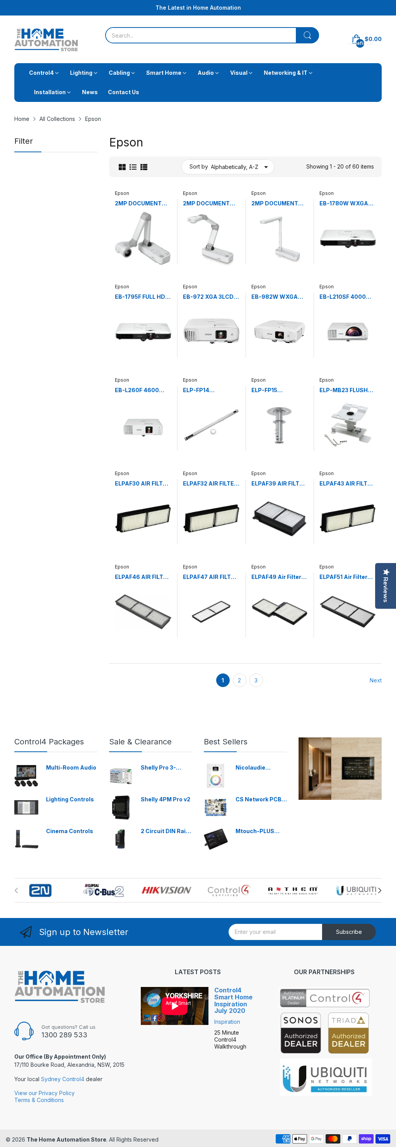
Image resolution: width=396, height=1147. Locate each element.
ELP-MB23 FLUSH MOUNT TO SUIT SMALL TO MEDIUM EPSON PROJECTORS (345, 390)
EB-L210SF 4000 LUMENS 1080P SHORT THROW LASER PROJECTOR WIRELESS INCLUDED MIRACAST (346, 297)
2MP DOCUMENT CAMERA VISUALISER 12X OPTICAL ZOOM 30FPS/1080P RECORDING (138, 203)
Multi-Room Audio (71, 767)
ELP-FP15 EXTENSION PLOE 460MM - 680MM (275, 390)
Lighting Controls (70, 799)
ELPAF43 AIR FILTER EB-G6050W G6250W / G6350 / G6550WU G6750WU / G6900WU (347, 483)
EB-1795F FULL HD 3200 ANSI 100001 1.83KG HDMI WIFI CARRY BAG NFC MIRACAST (140, 297)
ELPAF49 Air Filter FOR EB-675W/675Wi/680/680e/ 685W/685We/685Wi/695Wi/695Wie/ (279, 577)
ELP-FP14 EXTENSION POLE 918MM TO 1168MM (209, 390)
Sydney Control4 (62, 1079)
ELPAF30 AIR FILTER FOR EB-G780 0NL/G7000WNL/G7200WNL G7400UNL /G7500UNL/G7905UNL (143, 483)
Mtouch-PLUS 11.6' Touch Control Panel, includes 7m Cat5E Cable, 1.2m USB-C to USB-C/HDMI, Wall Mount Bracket (261, 831)
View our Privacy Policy (44, 1093)
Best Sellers (226, 741)
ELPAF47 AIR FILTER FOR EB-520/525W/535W (210, 577)
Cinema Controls (69, 831)
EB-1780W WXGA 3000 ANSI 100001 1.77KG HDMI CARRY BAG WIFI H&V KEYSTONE (347, 203)
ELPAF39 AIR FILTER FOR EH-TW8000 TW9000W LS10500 (279, 483)
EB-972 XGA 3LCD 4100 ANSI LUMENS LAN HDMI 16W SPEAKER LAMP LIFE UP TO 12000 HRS (211, 297)
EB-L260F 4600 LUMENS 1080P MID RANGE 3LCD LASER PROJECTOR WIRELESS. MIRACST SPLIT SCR (143, 390)
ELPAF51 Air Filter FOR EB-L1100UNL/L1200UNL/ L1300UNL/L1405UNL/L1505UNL (347, 577)
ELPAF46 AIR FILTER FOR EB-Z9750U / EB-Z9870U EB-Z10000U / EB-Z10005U (143, 577)
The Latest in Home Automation (198, 7)
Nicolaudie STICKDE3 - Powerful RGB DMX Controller (257, 768)
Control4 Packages (49, 741)
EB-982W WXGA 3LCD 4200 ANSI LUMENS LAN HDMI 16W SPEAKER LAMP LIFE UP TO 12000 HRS (277, 297)
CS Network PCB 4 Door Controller (261, 799)
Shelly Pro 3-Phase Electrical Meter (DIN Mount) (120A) (166, 768)
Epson (122, 193)
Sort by (198, 166)
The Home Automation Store (66, 1139)
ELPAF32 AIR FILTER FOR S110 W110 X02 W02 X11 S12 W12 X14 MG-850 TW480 (210, 483)
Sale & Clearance (140, 741)
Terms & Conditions (39, 1100)
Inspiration (227, 1021)
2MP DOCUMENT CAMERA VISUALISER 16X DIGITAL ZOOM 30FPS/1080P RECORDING (206, 203)
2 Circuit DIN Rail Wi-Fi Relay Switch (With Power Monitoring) (166, 831)
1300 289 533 (64, 1035)
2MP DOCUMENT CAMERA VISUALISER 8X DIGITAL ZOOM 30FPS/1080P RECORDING (274, 203)
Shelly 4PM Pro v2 (165, 799)
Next (376, 680)
